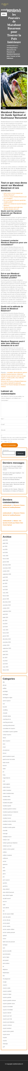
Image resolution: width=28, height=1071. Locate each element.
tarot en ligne (6, 957)
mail (4, 781)
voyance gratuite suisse (9, 1003)
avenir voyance (6, 700)
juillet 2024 (5, 617)
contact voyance (7, 734)
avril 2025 (5, 589)
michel (4, 861)
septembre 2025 (7, 574)
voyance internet (7, 1012)
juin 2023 (5, 657)
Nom (2, 418)
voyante (5, 1037)
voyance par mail (7, 1016)
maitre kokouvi (6, 787)
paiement (5, 864)
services (3, 379)
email (4, 747)
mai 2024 (5, 623)
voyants (5, 1040)
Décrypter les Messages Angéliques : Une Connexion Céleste (13, 473)
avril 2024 (5, 626)
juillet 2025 (5, 580)
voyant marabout (7, 1028)
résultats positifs (10, 377)
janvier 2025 (6, 599)
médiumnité (20, 374)
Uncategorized (11, 48)
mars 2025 (5, 592)
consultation (10, 372)
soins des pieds (7, 917)
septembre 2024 (7, 611)
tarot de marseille (7, 951)
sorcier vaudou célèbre (8, 929)
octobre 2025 (6, 571)
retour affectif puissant (8, 892)
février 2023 (6, 670)
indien (4, 768)
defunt (4, 737)
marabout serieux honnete (9, 821)
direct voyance (6, 740)
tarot (4, 948)
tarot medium (6, 963)
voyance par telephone (8, 1022)
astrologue (5, 694)
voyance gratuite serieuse (9, 1000)
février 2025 (6, 595)
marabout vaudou (7, 824)
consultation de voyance (9, 728)
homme (5, 765)
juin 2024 (5, 620)
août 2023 (5, 651)
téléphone (5, 969)
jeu (3, 771)
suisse (4, 938)
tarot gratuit (5, 960)
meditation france (7, 836)
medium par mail (7, 846)
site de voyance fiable (8, 914)
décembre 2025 (7, 565)
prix (4, 876)
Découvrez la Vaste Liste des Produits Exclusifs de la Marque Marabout (12, 478)
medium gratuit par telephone (10, 842)
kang (4, 774)
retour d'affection (19, 377)
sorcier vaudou (6, 926)
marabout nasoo (7, 818)
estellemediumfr (7, 505)
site (4, 910)
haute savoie (6, 762)
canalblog (5, 710)
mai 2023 (5, 660)
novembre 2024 (7, 605)
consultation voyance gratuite (10, 731)
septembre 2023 (7, 648)
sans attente (6, 907)
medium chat (6, 839)
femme (4, 753)
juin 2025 (5, 583)
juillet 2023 (5, 654)
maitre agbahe (6, 784)
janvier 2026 (6, 561)
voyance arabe (6, 988)
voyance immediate (8, 1006)
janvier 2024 (6, 636)
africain (4, 685)
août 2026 (5, 540)
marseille (5, 830)
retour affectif (6, 889)
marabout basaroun (11, 374)
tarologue (5, 944)
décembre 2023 (7, 639)
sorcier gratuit (6, 923)
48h (4, 682)
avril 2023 (5, 663)
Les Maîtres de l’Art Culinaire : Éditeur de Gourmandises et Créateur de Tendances (13, 490)
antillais (4, 688)
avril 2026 (5, 552)
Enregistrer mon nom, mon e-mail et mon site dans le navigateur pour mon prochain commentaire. (14, 438)
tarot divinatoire (6, 954)
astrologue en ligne (7, 697)
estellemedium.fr (11, 9)
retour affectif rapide (8, 895)
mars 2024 (5, 629)
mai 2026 (5, 549)
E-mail (3, 424)
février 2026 (6, 558)
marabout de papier (8, 802)
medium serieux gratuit (8, 849)
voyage (4, 982)
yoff (4, 1046)
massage (5, 833)
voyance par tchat (7, 1019)
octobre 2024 (6, 608)
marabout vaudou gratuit (9, 827)
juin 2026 (5, 546)
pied (4, 867)
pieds (4, 870)
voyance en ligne (7, 994)
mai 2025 (5, 586)
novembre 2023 (7, 642)
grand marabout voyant (8, 756)
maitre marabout (7, 790)
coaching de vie (7, 719)
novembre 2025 (7, 568)
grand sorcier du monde (9, 759)
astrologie (5, 691)
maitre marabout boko (8, 793)
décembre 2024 (7, 602)
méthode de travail (5, 376)
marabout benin (7, 799)
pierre (4, 873)
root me (5, 901)
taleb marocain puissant (9, 941)
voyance (8, 379)
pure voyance (6, 880)
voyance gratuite (7, 997)
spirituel (5, 935)
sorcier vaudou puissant (9, 932)
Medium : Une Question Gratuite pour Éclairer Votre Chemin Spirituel (13, 523)
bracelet (5, 707)
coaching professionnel (8, 725)
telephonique (6, 972)
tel (3, 966)
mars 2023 (5, 667)
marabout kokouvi (7, 815)
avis (4, 703)
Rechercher (6, 450)
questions (5, 886)
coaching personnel (8, 722)
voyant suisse (6, 1034)
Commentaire (5, 400)
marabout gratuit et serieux (9, 808)
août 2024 (5, 614)
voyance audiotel (7, 991)
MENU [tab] (4, 14)
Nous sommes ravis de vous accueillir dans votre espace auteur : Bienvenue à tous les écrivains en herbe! (14, 484)
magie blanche (6, 778)
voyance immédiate (8, 1009)
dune (4, 744)
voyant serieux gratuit (8, 1031)
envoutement (6, 750)
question (5, 883)
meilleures (5, 858)
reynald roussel (6, 898)
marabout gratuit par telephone (10, 812)
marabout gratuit (7, 805)
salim (4, 904)
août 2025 (5, 577)
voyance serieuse (7, 1025)
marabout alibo (6, 796)
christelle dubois (7, 716)
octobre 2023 (6, 645)
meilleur (5, 852)
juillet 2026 (5, 543)
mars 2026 (5, 555)
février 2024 (6, 632)
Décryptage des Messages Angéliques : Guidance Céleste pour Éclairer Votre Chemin (13, 468)
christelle (5, 713)
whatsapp (5, 1043)
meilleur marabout (7, 855)
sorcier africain (6, 920)
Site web (3, 430)
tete (4, 975)
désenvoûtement (18, 372)
